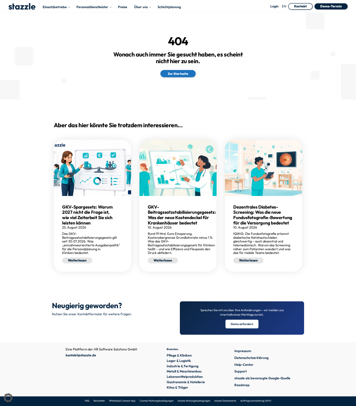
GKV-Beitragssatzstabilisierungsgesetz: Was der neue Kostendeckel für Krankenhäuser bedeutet (182, 215)
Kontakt (300, 6)
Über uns (141, 7)
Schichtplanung (169, 7)
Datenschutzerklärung (251, 358)
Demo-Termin (331, 6)
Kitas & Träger (177, 388)
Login (274, 6)
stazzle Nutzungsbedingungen (194, 400)
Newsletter (99, 400)
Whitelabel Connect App (122, 400)
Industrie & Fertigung (182, 366)
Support (240, 371)
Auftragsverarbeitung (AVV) (255, 400)
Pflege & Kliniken (179, 355)
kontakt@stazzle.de (81, 355)
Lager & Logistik (179, 361)
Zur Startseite (178, 74)
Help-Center (243, 364)
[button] (8, 398)
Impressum (242, 351)
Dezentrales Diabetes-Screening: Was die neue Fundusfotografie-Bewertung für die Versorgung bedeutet (262, 215)
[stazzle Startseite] (21, 6)
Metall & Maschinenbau (184, 371)
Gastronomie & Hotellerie (186, 382)
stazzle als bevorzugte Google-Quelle (262, 378)
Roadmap (242, 385)
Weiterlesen (77, 260)
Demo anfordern (242, 324)
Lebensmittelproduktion (185, 377)
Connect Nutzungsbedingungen (157, 400)
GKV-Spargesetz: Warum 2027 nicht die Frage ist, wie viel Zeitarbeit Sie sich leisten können (87, 215)
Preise (122, 7)
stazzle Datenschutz (225, 400)
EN (284, 6)
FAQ (87, 400)
